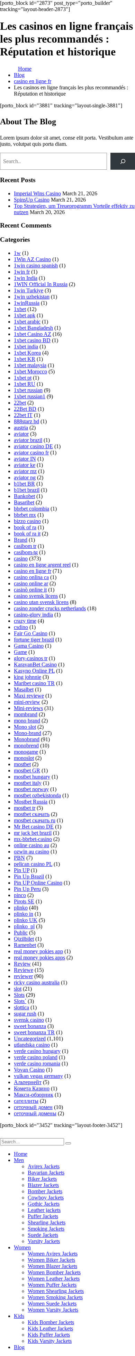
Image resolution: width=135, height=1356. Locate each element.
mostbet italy (28, 783)
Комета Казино (32, 1088)
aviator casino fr (31, 452)
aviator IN (25, 459)
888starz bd (26, 421)
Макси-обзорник (33, 1095)
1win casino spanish (36, 265)
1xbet (20, 309)
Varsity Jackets (44, 1241)
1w (17, 253)
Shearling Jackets (46, 1222)
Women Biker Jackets (51, 1260)
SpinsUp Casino (32, 200)
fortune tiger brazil (34, 639)
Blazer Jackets (43, 1185)
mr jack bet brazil (33, 833)
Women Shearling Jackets (56, 1291)
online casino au (31, 845)
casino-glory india (33, 615)
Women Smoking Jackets (55, 1297)
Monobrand (26, 739)
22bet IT (23, 415)
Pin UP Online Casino (38, 883)
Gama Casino (29, 646)
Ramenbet (25, 945)
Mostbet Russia (30, 802)
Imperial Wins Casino (37, 193)
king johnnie (27, 677)
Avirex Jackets (44, 1166)
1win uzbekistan (32, 297)
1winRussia (26, 303)
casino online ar (31, 583)
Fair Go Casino (30, 633)
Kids (19, 1316)
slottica (21, 1007)
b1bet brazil (26, 490)
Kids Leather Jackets (50, 1328)
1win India (25, 278)
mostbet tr (24, 808)
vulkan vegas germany (38, 1076)
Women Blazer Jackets (52, 1266)
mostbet (22, 764)
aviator (21, 434)
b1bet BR (24, 484)
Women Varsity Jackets (53, 1310)
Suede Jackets (43, 1235)
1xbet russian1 (29, 396)
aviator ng (25, 477)
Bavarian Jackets (46, 1173)
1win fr (22, 272)
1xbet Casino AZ (32, 334)
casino (21, 558)
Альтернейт (28, 1082)
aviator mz (25, 471)
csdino (21, 627)
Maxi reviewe (29, 696)
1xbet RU (24, 384)
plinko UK (25, 920)
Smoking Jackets (46, 1229)
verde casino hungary (37, 1051)
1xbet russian (28, 390)
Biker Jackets (42, 1179)
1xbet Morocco (30, 371)
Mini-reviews (28, 708)
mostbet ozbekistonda (37, 795)
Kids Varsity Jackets (50, 1341)
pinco (20, 895)
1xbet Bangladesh (33, 328)
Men (19, 1160)
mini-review (27, 702)
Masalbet (24, 689)
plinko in (23, 914)
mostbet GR (27, 770)
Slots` (20, 1001)
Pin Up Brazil (29, 876)
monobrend (26, 745)
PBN (19, 858)
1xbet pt (23, 378)
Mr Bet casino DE (34, 827)
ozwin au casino (31, 851)
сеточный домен (33, 1107)
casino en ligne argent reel (42, 565)
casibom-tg (26, 552)
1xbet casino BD (32, 340)
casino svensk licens (36, 596)
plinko (21, 908)
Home (20, 1154)
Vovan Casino (29, 1070)
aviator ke (24, 465)
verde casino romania (37, 1063)
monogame (26, 752)
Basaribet (24, 502)
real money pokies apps (39, 957)
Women (22, 1247)
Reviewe (23, 970)
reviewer (23, 976)
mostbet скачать (32, 814)
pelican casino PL (33, 864)
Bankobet (24, 496)
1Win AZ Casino (32, 259)
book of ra (25, 527)
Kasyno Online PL (34, 671)
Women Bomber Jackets (54, 1272)
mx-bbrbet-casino (33, 839)
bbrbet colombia (31, 509)
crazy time (25, 621)
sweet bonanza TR (34, 1032)
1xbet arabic (27, 322)
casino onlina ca (31, 577)
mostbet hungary (32, 777)
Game (20, 652)
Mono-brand (27, 733)
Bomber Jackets (45, 1191)
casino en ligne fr (32, 571)
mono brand (27, 721)
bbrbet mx (25, 515)
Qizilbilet (24, 939)
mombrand (25, 714)
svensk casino (29, 1020)
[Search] (122, 161)
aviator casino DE (33, 446)
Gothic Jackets (44, 1204)
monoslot (24, 758)
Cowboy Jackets (46, 1197)
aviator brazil (28, 440)
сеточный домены (35, 1113)
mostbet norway (31, 789)
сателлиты (26, 1101)
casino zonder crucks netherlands (50, 608)
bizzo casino (27, 521)
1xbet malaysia (30, 365)
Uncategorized (30, 1039)
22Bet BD (25, 409)
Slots (19, 995)
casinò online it (30, 590)
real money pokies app (38, 951)
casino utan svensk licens (41, 602)
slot (17, 989)
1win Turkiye (28, 290)
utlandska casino (32, 1045)
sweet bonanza (30, 1026)
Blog (19, 1347)
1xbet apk (24, 315)
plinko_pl (24, 926)
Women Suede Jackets (52, 1303)
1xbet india (26, 346)
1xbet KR (24, 359)
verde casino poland (35, 1057)
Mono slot (25, 727)
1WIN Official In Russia (41, 284)
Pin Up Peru (27, 889)
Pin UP (21, 870)
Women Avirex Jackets (53, 1254)
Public (21, 933)
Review (22, 964)
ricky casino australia (37, 982)
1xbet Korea (27, 353)
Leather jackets (44, 1210)
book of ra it (27, 534)
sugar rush (25, 1014)
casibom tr (25, 546)
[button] (4, 1135)
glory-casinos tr (30, 658)
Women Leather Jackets (54, 1279)
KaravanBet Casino (35, 664)
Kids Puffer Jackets (49, 1335)
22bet (20, 403)
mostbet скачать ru (34, 820)
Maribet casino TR (34, 683)
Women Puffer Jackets (52, 1285)
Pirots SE (24, 901)
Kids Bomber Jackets (51, 1322)
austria (21, 428)
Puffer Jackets (43, 1216)
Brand (20, 540)
